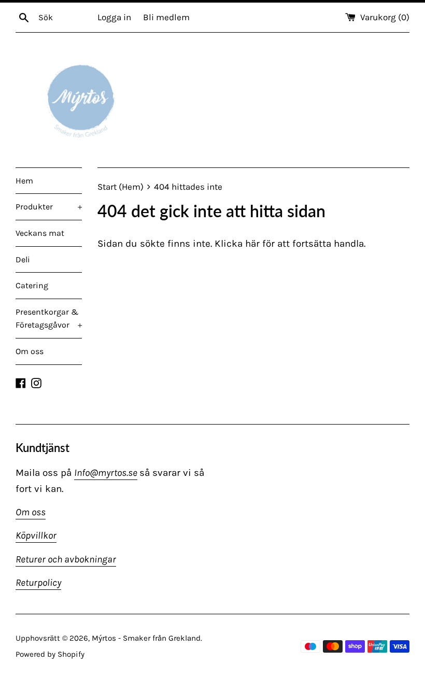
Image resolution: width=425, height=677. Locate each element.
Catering (32, 285)
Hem (24, 181)
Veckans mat (40, 233)
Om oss (30, 351)
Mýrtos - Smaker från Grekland (146, 638)
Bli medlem (166, 17)
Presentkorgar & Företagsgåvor (49, 318)
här (252, 243)
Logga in (114, 17)
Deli (23, 259)
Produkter (49, 206)
